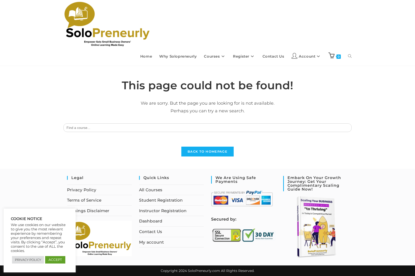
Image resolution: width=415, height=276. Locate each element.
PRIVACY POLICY (28, 260)
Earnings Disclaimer (88, 210)
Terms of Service (84, 200)
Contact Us (150, 231)
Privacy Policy (81, 189)
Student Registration (161, 200)
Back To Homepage (207, 151)
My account (151, 242)
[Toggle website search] (349, 56)
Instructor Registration (163, 210)
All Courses (150, 189)
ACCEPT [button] (55, 260)
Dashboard (150, 221)
